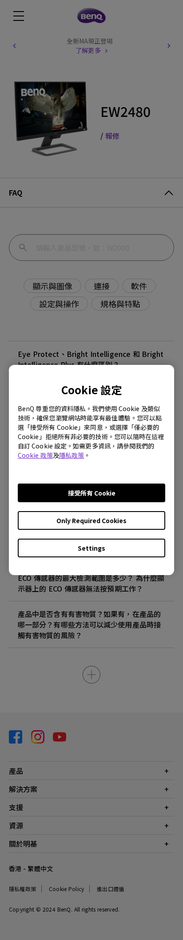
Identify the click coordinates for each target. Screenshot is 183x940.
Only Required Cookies (91, 520)
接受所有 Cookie (91, 492)
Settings (91, 548)
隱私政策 (71, 455)
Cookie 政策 (35, 455)
